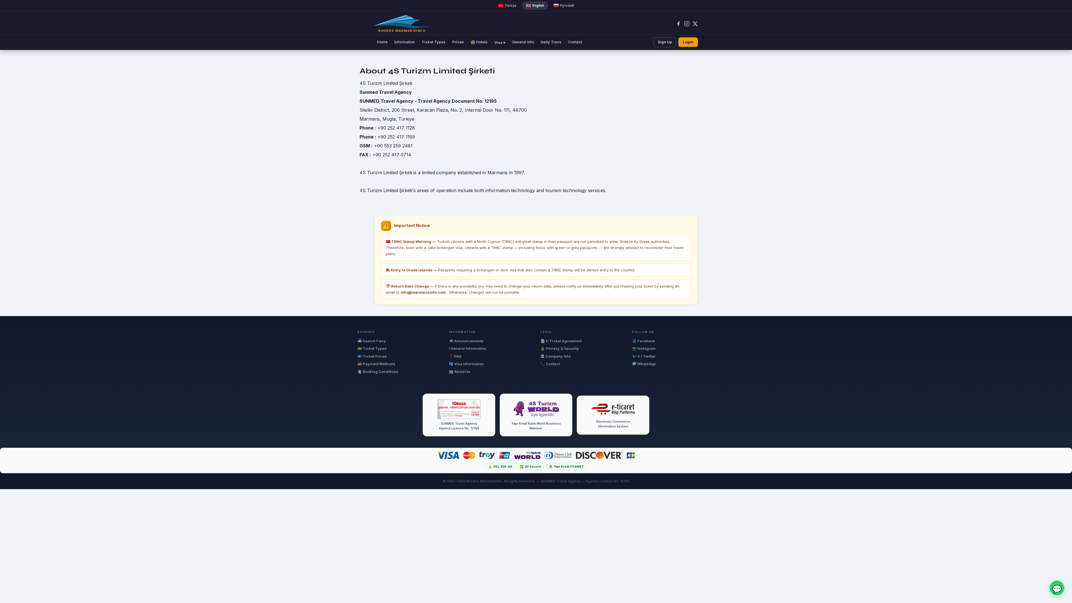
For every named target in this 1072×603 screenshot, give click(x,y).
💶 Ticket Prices (372, 356)
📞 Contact (550, 364)
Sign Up (665, 42)
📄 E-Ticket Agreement (561, 341)
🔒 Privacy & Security (559, 348)
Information (404, 42)
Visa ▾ (499, 42)
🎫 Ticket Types (372, 348)
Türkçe (510, 5)
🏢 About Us (459, 371)
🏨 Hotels (479, 42)
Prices (458, 42)
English (538, 5)
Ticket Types (434, 42)
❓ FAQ (455, 356)
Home (382, 42)
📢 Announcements (466, 341)
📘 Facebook (643, 341)
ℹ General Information (467, 348)
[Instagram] (687, 24)
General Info (523, 42)
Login (688, 42)
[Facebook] (678, 24)
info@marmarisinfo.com (423, 292)
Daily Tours (551, 42)
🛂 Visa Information (466, 364)
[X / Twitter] (695, 24)
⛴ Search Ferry (371, 341)
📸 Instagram (644, 348)
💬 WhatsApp (644, 364)
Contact (575, 42)
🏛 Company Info (555, 356)
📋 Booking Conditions (377, 371)
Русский (567, 5)
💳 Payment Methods (376, 364)
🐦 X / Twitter (643, 356)
